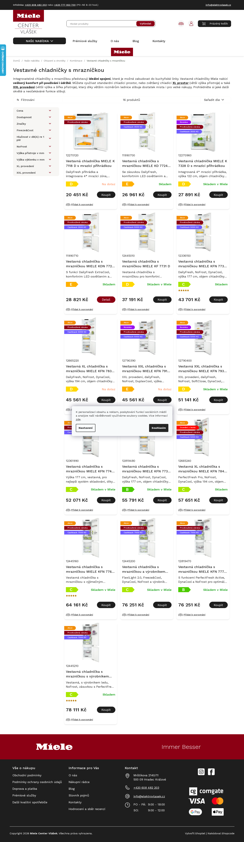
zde (78, 419)
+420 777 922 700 (65, 5)
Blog (72, 788)
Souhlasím (159, 427)
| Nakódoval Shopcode (219, 833)
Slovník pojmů (79, 795)
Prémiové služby (24, 795)
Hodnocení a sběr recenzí (87, 809)
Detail (106, 299)
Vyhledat (145, 23)
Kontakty (75, 802)
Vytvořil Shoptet (195, 833)
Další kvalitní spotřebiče (29, 802)
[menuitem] (39, 41)
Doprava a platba (24, 788)
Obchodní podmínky (26, 775)
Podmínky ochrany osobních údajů (37, 782)
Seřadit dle (212, 100)
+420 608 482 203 (146, 787)
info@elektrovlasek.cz (149, 796)
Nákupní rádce (79, 782)
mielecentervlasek (201, 770)
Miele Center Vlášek (211, 772)
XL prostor (181, 83)
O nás (73, 775)
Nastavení (86, 427)
